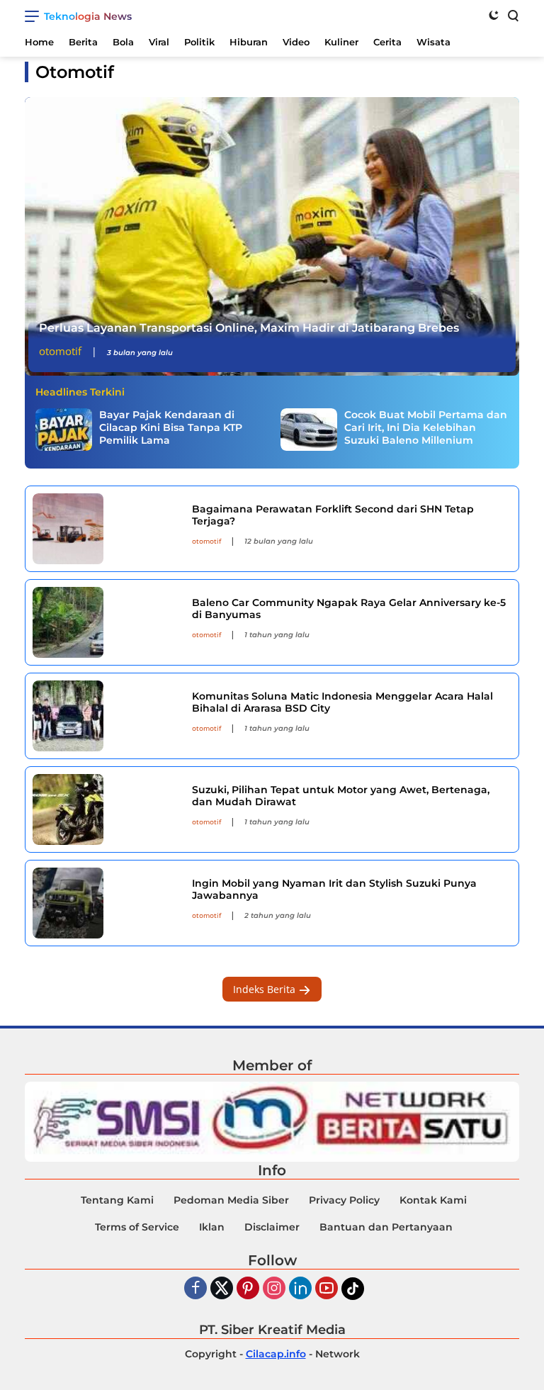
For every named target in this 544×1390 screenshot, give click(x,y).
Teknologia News (88, 16)
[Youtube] (326, 1289)
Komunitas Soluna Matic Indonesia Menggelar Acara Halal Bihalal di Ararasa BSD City (342, 702)
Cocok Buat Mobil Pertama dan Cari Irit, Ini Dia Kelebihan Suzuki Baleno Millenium (425, 427)
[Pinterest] (248, 1289)
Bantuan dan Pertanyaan (386, 1227)
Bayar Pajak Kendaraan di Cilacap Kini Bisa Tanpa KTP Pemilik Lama (170, 427)
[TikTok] (352, 1288)
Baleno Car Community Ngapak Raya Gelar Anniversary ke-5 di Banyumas (349, 608)
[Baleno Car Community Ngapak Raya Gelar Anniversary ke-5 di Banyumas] (107, 622)
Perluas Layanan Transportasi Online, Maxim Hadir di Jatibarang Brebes (249, 328)
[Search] (512, 15)
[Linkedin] (300, 1289)
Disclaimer (272, 1227)
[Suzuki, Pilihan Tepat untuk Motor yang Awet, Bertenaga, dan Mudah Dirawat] (107, 809)
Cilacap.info (276, 1353)
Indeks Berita (265, 989)
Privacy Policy (344, 1200)
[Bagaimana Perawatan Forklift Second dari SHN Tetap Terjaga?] (107, 528)
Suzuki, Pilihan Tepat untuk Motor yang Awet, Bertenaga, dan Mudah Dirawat (340, 795)
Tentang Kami (117, 1200)
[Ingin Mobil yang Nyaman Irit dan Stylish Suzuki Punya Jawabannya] (107, 903)
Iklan (212, 1227)
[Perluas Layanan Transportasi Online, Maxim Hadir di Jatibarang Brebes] (272, 236)
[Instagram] (274, 1289)
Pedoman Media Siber (231, 1200)
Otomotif (60, 351)
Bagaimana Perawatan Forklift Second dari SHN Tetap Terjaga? (333, 515)
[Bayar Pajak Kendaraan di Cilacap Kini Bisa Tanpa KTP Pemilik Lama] (63, 429)
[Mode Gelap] (494, 15)
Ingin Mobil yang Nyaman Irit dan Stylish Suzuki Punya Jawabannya (334, 889)
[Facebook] (195, 1289)
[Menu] (34, 16)
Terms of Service (137, 1227)
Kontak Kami (433, 1200)
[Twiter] (221, 1289)
